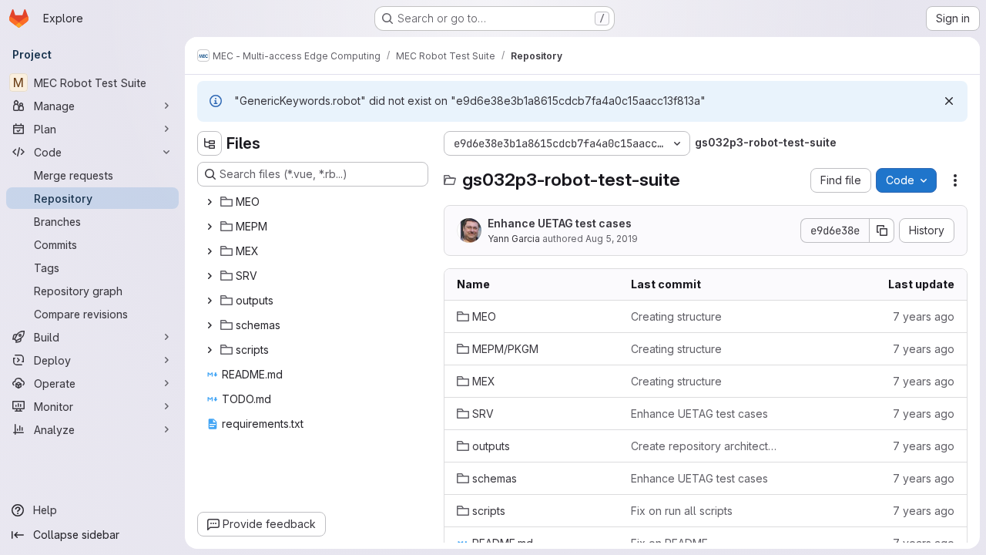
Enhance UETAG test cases (560, 223)
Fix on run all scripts (682, 510)
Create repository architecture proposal (705, 445)
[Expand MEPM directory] (209, 226)
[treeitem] (314, 202)
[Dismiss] (949, 101)
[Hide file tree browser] (209, 143)
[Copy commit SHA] (882, 230)
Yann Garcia (514, 238)
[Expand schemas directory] (209, 325)
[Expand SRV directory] (209, 276)
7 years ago (923, 316)
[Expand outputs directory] (209, 300)
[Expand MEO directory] (209, 202)
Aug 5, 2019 (611, 238)
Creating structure (676, 316)
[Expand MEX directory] (209, 251)
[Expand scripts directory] (209, 350)
